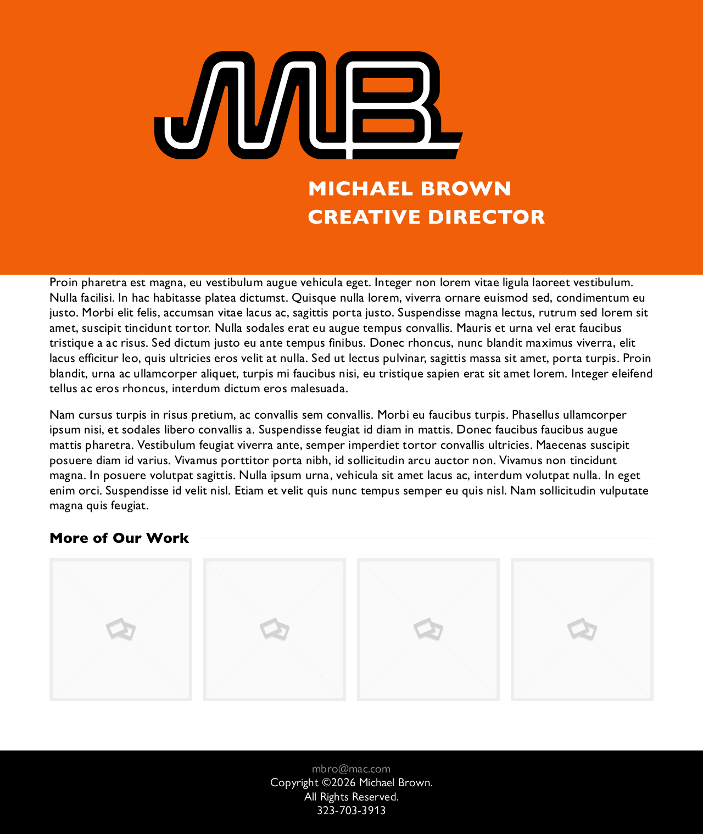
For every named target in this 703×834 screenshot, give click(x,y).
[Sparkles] (120, 629)
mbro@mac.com (351, 768)
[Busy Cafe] (582, 629)
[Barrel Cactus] (274, 629)
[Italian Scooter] (428, 629)
